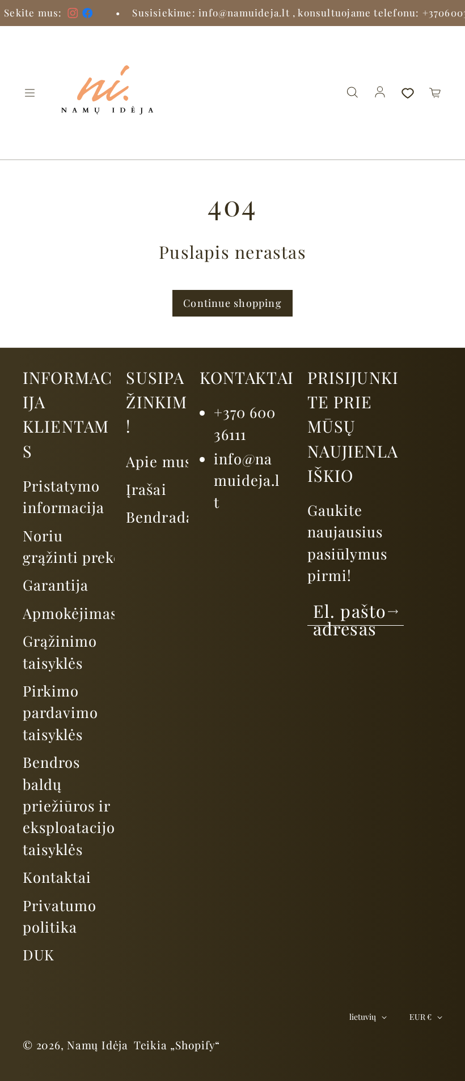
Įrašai (146, 488)
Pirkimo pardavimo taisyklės (60, 712)
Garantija (55, 584)
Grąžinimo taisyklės (60, 651)
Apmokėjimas (70, 612)
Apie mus (158, 461)
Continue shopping (232, 303)
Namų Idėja (97, 1044)
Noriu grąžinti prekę (72, 545)
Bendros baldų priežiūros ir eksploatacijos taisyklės (72, 805)
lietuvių (362, 1016)
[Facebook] (58, 13)
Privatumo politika (59, 915)
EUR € (420, 1016)
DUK (38, 954)
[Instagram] (43, 13)
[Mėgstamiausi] (408, 93)
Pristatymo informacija (63, 496)
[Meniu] (29, 93)
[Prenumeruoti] (393, 611)
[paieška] (352, 93)
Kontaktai (57, 876)
